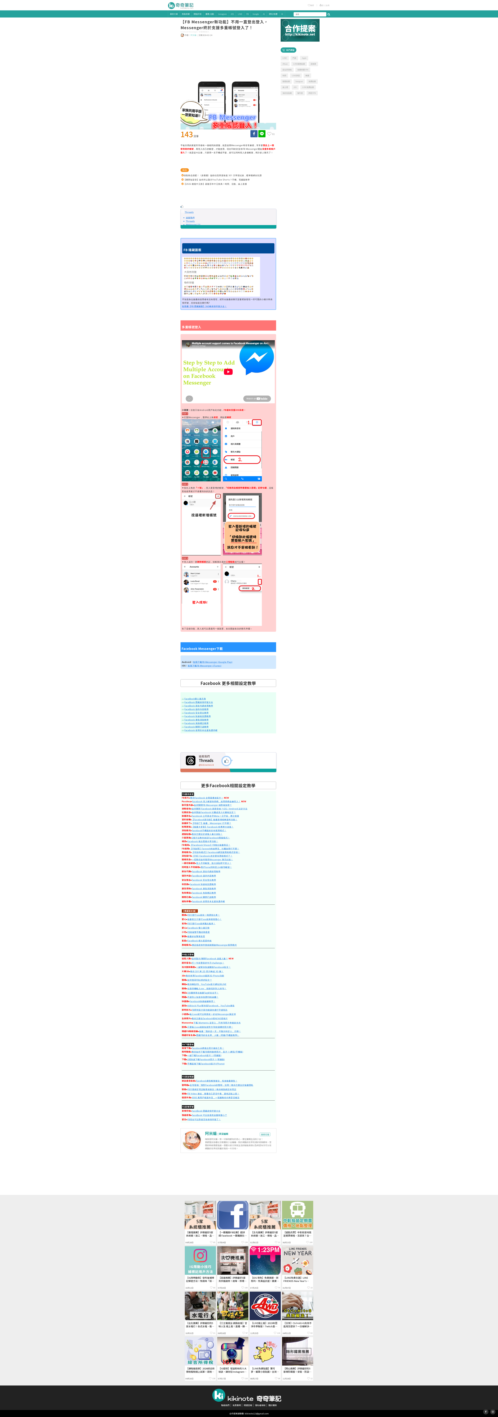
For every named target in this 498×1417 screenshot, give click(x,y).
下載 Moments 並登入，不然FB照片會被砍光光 (217, 1022)
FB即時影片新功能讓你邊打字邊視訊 (209, 1009)
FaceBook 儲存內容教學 (196, 709)
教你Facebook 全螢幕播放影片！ (206, 797)
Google (256, 14)
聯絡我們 (225, 1405)
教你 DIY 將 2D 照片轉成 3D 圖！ (207, 971)
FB (247, 14)
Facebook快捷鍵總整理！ (202, 1001)
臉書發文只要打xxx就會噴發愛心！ (204, 919)
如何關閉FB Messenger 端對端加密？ (213, 805)
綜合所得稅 (287, 70)
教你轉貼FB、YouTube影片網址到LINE (206, 984)
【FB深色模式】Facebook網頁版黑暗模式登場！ (216, 852)
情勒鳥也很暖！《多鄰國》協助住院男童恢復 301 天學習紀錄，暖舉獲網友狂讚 (223, 175)
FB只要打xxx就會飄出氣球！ (201, 923)
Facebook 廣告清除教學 (196, 719)
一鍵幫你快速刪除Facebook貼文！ (213, 967)
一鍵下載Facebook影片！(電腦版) (204, 1055)
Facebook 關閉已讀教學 (196, 726)
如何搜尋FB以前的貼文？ (199, 980)
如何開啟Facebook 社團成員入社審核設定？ (214, 812)
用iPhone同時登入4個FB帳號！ (216, 867)
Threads (206, 760)
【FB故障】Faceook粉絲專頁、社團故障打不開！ (214, 848)
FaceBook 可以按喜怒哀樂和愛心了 (209, 1115)
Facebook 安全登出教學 (196, 712)
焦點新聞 (186, 14)
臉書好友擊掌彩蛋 (196, 936)
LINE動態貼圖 (299, 64)
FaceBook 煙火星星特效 (199, 940)
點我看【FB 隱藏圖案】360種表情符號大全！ (204, 306)
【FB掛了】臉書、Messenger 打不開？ (211, 823)
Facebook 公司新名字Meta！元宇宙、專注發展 (215, 816)
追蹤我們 (204, 756)
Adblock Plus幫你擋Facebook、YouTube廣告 (211, 1005)
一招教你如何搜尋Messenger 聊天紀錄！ (212, 859)
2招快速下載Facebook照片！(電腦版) (206, 1059)
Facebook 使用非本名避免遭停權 (200, 730)
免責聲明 (237, 1405)
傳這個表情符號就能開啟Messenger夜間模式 (214, 945)
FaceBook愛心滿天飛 (195, 698)
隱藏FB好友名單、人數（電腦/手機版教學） (217, 1035)
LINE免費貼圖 (308, 87)
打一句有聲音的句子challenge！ (208, 962)
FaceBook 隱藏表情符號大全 (198, 702)
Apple (304, 58)
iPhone (285, 64)
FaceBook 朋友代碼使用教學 (198, 705)
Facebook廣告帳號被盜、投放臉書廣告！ (216, 1080)
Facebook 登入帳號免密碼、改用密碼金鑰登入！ (216, 801)
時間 (284, 76)
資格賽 (313, 64)
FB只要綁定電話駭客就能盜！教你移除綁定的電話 (211, 1089)
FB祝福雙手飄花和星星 (198, 932)
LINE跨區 (296, 76)
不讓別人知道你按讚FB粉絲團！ (203, 997)
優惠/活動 (209, 14)
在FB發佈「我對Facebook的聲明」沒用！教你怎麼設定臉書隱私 (221, 1085)
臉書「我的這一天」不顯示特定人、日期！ (220, 1031)
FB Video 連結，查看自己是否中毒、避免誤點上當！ (213, 1093)
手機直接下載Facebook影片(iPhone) (206, 1063)
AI (264, 14)
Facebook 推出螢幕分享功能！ (202, 841)
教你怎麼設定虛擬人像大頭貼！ (207, 834)
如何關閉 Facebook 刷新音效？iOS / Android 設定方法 (219, 808)
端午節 (300, 93)
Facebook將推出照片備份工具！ (208, 1048)
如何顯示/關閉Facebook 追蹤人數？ (210, 958)
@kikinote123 (206, 764)
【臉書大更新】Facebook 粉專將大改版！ (213, 826)
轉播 (307, 76)
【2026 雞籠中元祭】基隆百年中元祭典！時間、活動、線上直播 (215, 184)
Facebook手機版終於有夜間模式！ (209, 830)
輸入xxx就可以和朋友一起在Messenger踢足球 (213, 1014)
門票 (294, 58)
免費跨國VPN (302, 70)
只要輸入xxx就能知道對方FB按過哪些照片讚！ (210, 1027)
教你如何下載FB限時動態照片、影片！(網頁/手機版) (217, 1051)
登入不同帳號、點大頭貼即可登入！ (213, 863)
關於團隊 (272, 1405)
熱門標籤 (290, 50)
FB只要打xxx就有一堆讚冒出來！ (203, 915)
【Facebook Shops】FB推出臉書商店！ (210, 845)
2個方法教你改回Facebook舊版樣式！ (211, 837)
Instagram (222, 14)
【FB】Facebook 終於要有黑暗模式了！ (212, 855)
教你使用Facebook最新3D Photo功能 (205, 975)
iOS (232, 14)
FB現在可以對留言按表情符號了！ (204, 1119)
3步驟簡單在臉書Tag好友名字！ (203, 992)
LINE (240, 14)
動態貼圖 (286, 81)
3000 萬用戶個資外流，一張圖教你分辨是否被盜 (216, 1097)
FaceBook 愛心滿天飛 (198, 927)
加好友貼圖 (287, 93)
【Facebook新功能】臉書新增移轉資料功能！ (214, 819)
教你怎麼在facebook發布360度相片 (210, 1018)
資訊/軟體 (273, 14)
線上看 (285, 87)
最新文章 (174, 14)
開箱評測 (197, 14)
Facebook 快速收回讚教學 (197, 716)
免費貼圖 (312, 81)
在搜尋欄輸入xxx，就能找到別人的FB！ (207, 988)
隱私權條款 (260, 1405)
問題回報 (248, 1405)
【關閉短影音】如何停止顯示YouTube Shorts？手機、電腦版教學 (217, 179)
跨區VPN (312, 93)
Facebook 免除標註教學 (196, 723)
